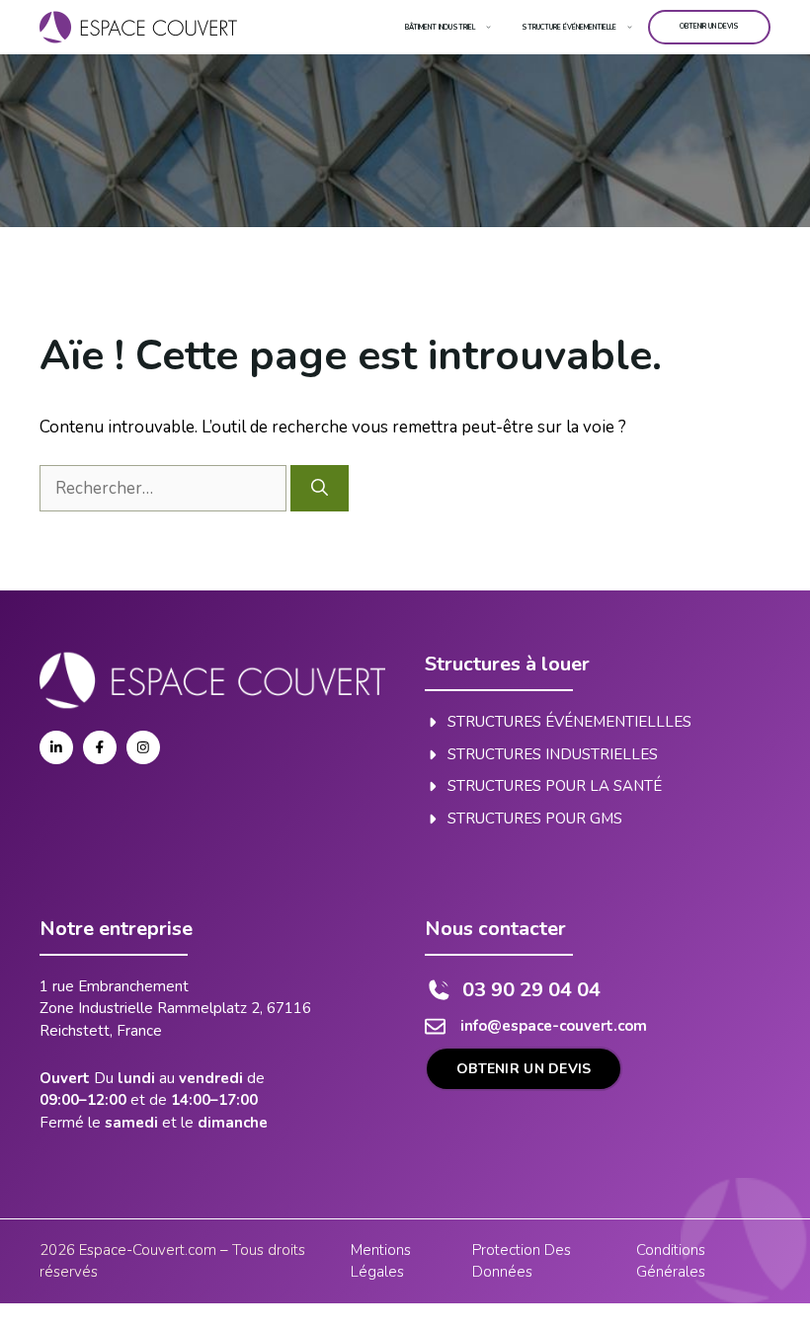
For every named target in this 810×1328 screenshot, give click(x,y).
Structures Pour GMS (534, 818)
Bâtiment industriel (440, 27)
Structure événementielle (569, 27)
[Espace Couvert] (138, 27)
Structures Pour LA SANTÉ (554, 786)
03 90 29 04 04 (531, 989)
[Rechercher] (319, 488)
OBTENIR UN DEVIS (523, 1068)
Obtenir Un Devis (709, 26)
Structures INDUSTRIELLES (552, 754)
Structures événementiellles (569, 722)
